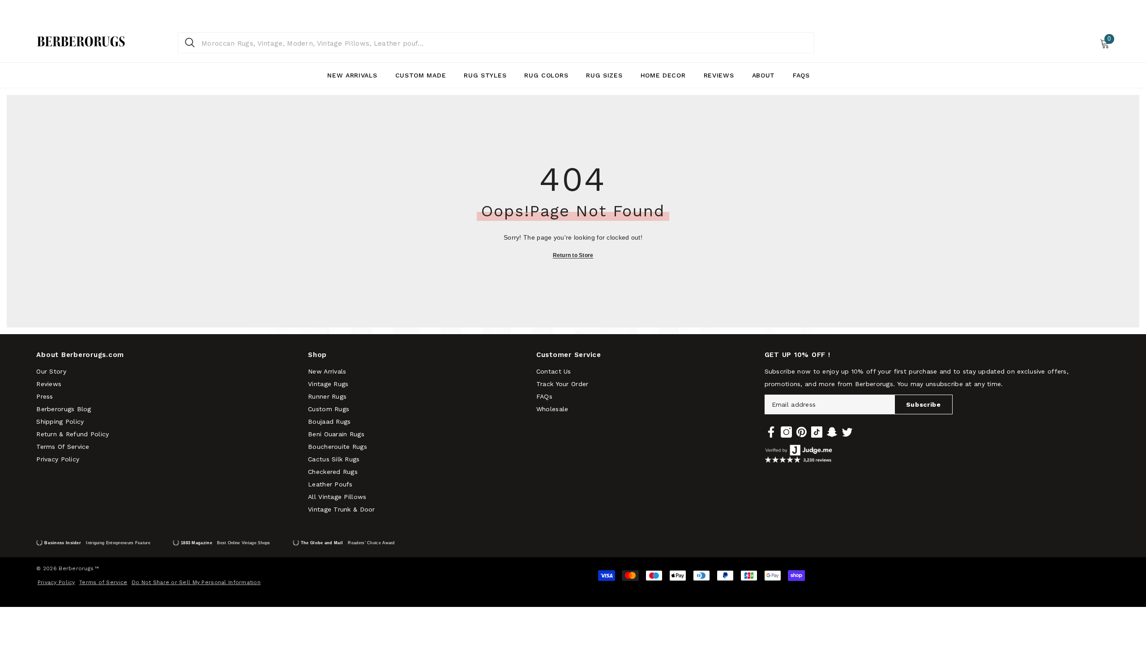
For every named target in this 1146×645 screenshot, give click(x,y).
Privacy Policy (56, 582)
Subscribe (923, 404)
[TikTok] (816, 432)
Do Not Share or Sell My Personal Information (196, 582)
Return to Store (573, 255)
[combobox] (504, 43)
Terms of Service (103, 582)
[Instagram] (786, 432)
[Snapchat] (831, 432)
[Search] (496, 42)
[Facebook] (771, 432)
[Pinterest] (801, 432)
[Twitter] (847, 432)
